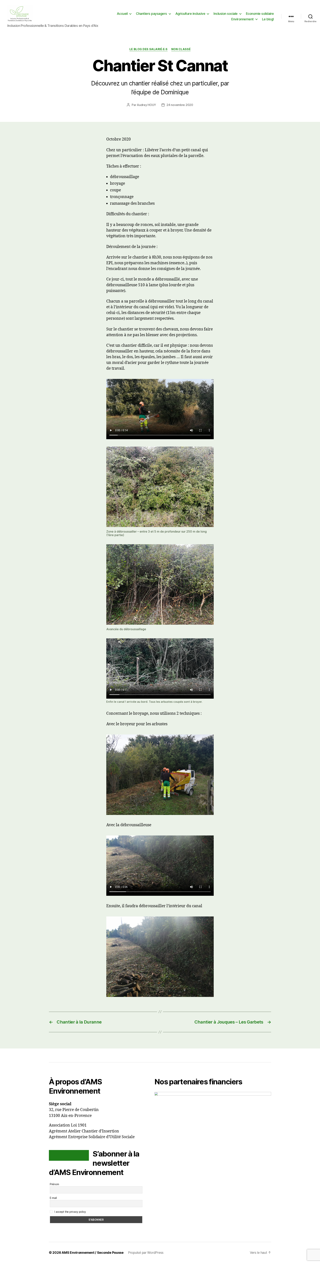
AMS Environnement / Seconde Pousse (93, 1252)
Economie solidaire (260, 14)
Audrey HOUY (146, 105)
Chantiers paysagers (151, 14)
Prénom (54, 1184)
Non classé (181, 49)
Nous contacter (68, 1155)
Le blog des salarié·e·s (148, 49)
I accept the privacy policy (70, 1211)
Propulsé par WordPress (146, 1252)
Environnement (242, 19)
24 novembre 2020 (179, 105)
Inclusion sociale (226, 14)
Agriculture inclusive (190, 14)
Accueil (122, 14)
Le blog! (268, 19)
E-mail (53, 1197)
